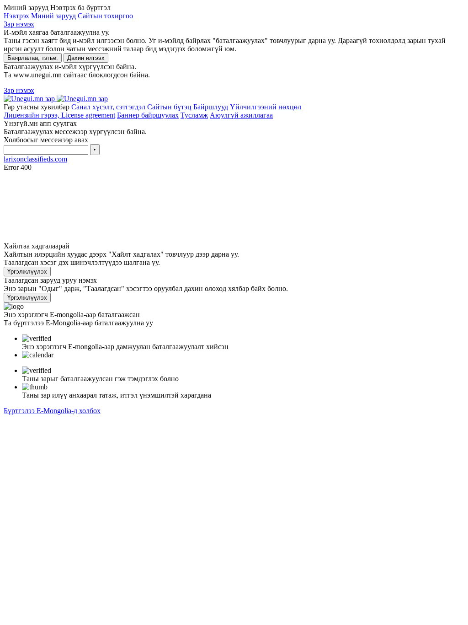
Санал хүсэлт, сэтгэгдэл (108, 107)
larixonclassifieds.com (35, 159)
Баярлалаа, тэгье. (32, 57)
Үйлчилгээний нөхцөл (265, 107)
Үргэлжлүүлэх (27, 271)
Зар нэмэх (19, 24)
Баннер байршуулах (148, 115)
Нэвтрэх (16, 16)
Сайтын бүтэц (169, 107)
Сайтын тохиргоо (105, 16)
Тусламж (194, 115)
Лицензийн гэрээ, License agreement (59, 115)
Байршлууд (210, 107)
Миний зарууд (54, 16)
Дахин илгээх (86, 57)
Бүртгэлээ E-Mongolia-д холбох (52, 411)
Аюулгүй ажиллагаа (241, 115)
